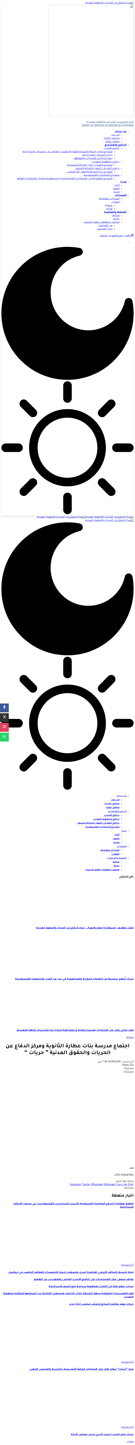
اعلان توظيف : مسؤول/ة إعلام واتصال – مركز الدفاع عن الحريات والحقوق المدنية (85, 928)
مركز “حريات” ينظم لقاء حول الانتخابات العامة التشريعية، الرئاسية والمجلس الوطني (81, 1369)
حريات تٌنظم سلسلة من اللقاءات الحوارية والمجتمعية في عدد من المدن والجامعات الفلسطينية (74, 979)
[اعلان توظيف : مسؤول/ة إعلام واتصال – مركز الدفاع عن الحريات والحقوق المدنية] (105, 920)
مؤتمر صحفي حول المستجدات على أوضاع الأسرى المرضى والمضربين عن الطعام (84, 1279)
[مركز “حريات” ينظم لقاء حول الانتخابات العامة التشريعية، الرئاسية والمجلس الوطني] (97, 1359)
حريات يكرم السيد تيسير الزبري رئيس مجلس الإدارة (102, 1434)
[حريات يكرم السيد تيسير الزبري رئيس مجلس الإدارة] (97, 1424)
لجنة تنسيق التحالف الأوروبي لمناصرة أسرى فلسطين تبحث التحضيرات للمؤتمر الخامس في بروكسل (71, 1272)
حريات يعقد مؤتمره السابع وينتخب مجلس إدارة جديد (101, 1304)
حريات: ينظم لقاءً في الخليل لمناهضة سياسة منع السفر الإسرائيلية (91, 1286)
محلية (130, 1037)
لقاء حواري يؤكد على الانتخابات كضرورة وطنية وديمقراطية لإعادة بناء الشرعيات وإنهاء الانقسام (75, 1030)
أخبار (131, 1265)
